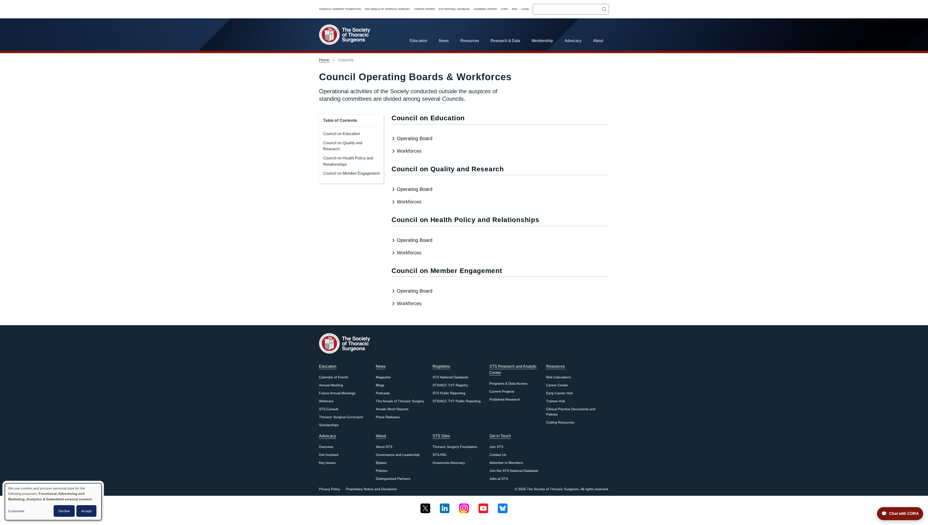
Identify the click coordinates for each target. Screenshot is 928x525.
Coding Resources (560, 422)
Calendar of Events (333, 377)
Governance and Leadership (398, 455)
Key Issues (327, 463)
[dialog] (53, 501)
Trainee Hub (555, 401)
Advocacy (573, 41)
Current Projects (501, 391)
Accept (86, 511)
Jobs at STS (498, 479)
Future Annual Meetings (337, 393)
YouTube (483, 506)
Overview (326, 447)
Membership (542, 41)
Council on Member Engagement (351, 173)
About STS (384, 447)
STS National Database (454, 9)
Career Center (424, 9)
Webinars (326, 401)
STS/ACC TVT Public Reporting (457, 401)
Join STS (496, 447)
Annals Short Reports (392, 409)
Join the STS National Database (513, 471)
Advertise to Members (506, 463)
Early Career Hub (559, 393)
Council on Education (341, 134)
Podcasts (383, 393)
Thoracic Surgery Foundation (340, 9)
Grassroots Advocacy (449, 463)
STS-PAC (440, 455)
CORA (504, 9)
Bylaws (381, 463)
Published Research (504, 399)
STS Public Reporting (449, 393)
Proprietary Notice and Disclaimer (371, 489)
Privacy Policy (329, 489)
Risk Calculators (558, 377)
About (598, 41)
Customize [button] (16, 511)
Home (324, 60)
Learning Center (485, 9)
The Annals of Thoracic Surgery (387, 9)
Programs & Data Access (508, 383)
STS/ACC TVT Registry (450, 385)
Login (525, 9)
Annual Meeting (331, 385)
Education (418, 41)
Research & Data (505, 41)
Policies (381, 471)
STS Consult (328, 409)
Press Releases (388, 417)
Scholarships (329, 425)
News (444, 41)
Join (514, 9)
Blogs (380, 385)
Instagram (464, 506)
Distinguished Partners (393, 479)
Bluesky (503, 506)
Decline (64, 511)
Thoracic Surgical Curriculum (341, 417)
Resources (469, 41)
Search (604, 9)
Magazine (383, 377)
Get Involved (328, 455)
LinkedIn (445, 506)
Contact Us (497, 455)
